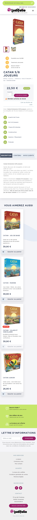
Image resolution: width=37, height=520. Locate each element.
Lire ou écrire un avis (26, 103)
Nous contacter (18, 505)
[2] (5, 104)
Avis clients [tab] (28, 155)
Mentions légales (18, 476)
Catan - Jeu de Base (11, 235)
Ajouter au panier (21, 95)
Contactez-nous (18, 461)
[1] (3, 104)
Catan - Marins (9, 283)
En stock (26, 88)
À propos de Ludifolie (18, 472)
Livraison (18, 459)
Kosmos (10, 78)
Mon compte (18, 463)
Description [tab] (6, 155)
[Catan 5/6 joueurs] (6, 49)
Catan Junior (9, 377)
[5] (9, 104)
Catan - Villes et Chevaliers (10, 331)
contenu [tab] (17, 155)
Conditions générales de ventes (18, 474)
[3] (6, 104)
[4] (8, 104)
